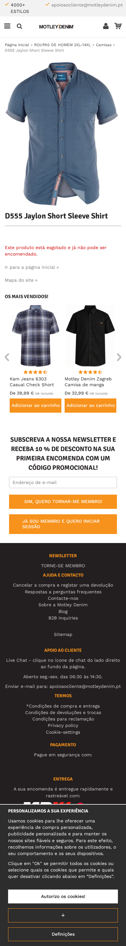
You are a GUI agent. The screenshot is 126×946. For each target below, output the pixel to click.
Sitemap (63, 634)
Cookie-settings (63, 732)
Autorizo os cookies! (63, 896)
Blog (63, 611)
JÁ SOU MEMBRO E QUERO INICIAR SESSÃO (61, 523)
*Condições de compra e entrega (63, 706)
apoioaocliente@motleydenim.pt (87, 4)
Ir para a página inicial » (32, 267)
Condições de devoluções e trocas (63, 712)
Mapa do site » (21, 280)
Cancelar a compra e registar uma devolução (63, 585)
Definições (63, 934)
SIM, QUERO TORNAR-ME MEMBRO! (63, 501)
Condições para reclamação (63, 718)
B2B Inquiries (63, 617)
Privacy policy (63, 725)
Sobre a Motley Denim (63, 604)
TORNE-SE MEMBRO (63, 565)
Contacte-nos (63, 598)
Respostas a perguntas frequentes (63, 591)
